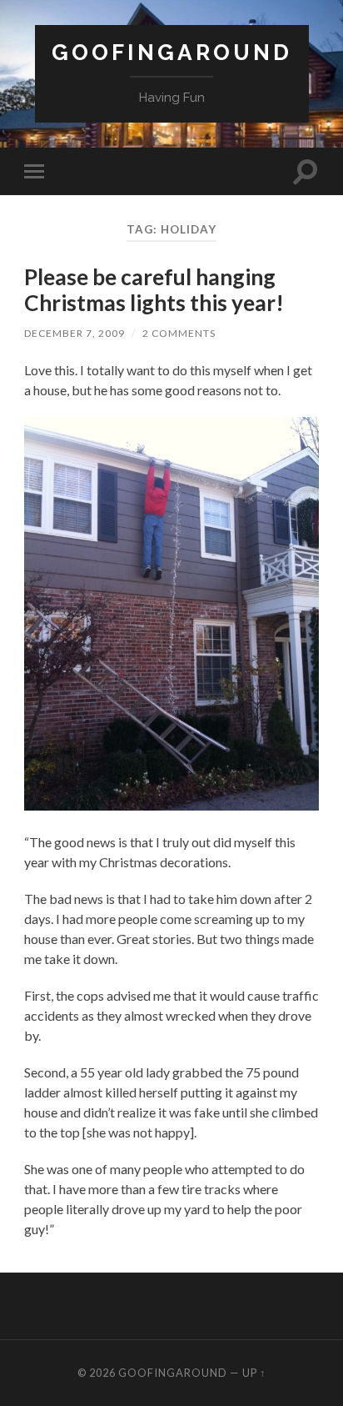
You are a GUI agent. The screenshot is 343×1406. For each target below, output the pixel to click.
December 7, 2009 (74, 333)
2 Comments (179, 333)
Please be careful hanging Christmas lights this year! (154, 290)
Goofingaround (172, 52)
